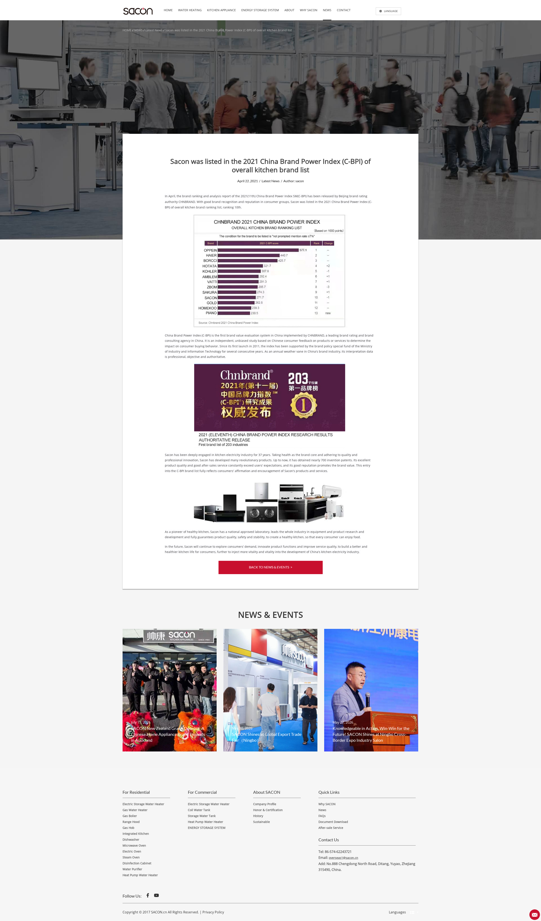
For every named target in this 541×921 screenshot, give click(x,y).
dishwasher (131, 840)
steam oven (131, 857)
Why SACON (327, 804)
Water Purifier (132, 869)
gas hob (128, 828)
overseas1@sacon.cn (343, 858)
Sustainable (261, 822)
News (322, 810)
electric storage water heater (143, 804)
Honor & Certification (268, 810)
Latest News (154, 30)
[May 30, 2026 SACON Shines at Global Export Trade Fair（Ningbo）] (270, 690)
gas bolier (130, 816)
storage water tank (202, 816)
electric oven (132, 851)
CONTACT (344, 10)
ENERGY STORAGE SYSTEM (260, 10)
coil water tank (199, 810)
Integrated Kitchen (136, 834)
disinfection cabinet (137, 863)
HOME (168, 10)
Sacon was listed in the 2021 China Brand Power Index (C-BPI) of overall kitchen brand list (228, 30)
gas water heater (135, 810)
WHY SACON (308, 10)
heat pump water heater (205, 822)
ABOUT (289, 10)
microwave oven (134, 845)
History (258, 816)
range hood (131, 822)
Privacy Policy (213, 912)
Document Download (333, 822)
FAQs (322, 816)
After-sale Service (330, 828)
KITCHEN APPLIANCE (221, 10)
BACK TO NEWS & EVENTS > (270, 567)
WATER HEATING (190, 10)
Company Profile (264, 804)
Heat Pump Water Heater (140, 875)
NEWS (327, 10)
